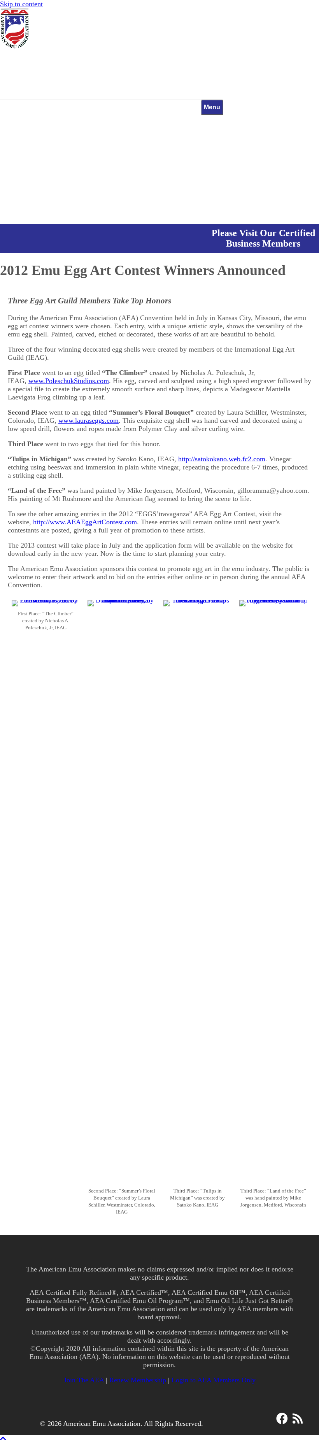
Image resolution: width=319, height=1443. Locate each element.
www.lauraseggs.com (88, 420)
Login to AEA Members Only (214, 1380)
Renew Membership (137, 1380)
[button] (282, 1418)
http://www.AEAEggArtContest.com (85, 522)
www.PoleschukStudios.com (68, 381)
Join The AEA (84, 1380)
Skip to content (21, 4)
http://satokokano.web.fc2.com (221, 459)
